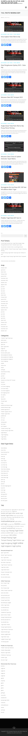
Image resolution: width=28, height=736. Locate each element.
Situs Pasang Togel (5, 588)
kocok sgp (3, 490)
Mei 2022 (3, 316)
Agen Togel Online (5, 346)
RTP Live (3, 418)
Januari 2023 (3, 299)
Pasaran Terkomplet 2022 (6, 572)
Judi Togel (10, 34)
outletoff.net (11, 528)
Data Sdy (3, 456)
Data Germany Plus (5, 452)
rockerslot (3, 702)
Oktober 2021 (4, 330)
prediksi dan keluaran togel (6, 405)
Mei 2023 (3, 291)
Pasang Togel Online (16, 531)
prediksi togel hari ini (5, 409)
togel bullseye (4, 432)
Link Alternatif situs (5, 607)
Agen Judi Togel (21, 509)
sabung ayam (4, 422)
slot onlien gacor (5, 535)
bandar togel (19, 513)
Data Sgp (3, 458)
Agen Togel (3, 511)
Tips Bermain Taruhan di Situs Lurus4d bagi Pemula (12, 247)
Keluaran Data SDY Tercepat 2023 (12, 97)
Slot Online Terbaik (5, 574)
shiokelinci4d (3, 697)
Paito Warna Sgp (4, 477)
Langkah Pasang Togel (6, 639)
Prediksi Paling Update (5, 650)
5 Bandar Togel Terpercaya (7, 338)
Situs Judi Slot (4, 585)
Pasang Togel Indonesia (6, 627)
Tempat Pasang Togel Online (7, 430)
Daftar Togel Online (5, 605)
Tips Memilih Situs (5, 610)
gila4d (2, 683)
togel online (18, 543)
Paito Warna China (5, 471)
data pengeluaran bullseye (6, 355)
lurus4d (2, 397)
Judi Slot (2, 376)
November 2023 (4, 280)
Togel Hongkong (4, 434)
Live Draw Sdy (4, 464)
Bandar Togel (4, 350)
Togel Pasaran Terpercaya (6, 565)
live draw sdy (3, 526)
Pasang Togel (4, 401)
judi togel (4, 524)
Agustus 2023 (4, 284)
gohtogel (3, 692)
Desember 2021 (4, 326)
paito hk (2, 483)
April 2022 (3, 318)
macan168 (3, 695)
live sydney (3, 394)
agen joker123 (15, 509)
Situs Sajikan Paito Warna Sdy (10, 37)
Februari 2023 (4, 297)
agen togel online (8, 511)
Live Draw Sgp (4, 467)
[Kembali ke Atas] (14, 728)
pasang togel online (5, 700)
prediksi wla (3, 415)
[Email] (7, 45)
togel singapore (6, 546)
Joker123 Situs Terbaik (5, 614)
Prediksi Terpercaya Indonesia (7, 647)
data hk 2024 (3, 496)
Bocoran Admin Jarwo (5, 577)
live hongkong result (5, 392)
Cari (1, 233)
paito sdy (3, 479)
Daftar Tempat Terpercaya (6, 590)
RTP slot (3, 420)
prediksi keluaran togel (5, 407)
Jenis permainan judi (5, 595)
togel (22, 540)
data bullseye (9, 517)
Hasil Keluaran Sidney (5, 371)
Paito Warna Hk (4, 473)
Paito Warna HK (19, 528)
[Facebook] (2, 45)
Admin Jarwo (3, 340)
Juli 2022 (2, 312)
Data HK (22, 517)
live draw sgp (9, 526)
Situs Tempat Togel (5, 583)
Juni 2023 (3, 288)
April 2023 (3, 293)
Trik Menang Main (5, 641)
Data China (3, 450)
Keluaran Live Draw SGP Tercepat (8, 380)
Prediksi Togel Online (5, 413)
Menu (26, 7)
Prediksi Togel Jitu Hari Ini (6, 411)
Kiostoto (3, 382)
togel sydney (16, 546)
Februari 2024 (4, 274)
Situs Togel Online (5, 557)
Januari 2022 (3, 324)
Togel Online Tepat (5, 636)
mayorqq (22, 526)
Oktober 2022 (4, 305)
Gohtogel (3, 369)
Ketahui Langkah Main (5, 634)
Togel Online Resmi (5, 569)
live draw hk (23, 524)
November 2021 (4, 328)
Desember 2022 (4, 301)
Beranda (2, 17)
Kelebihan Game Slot (5, 597)
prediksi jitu (3, 533)
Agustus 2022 (4, 309)
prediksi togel (9, 533)
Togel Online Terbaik (5, 624)
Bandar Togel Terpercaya (18, 515)
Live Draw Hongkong (5, 386)
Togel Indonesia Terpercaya (7, 629)
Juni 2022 (3, 314)
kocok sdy (3, 492)
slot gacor (21, 533)
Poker (2, 403)
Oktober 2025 (4, 267)
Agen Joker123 (4, 342)
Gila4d (2, 367)
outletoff (3, 528)
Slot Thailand (3, 426)
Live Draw (3, 384)
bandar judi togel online (8, 513)
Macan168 (3, 399)
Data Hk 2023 (4, 454)
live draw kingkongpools (6, 485)
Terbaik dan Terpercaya (6, 612)
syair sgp (3, 710)
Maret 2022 (3, 320)
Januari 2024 (3, 276)
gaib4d (2, 678)
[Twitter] (5, 45)
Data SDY (7, 519)
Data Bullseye (4, 448)
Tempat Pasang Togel (5, 428)
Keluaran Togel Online (5, 652)
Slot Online (3, 424)
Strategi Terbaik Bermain (6, 617)
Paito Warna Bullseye (5, 469)
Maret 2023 (3, 295)
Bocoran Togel (4, 660)
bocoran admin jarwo (5, 352)
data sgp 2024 (4, 494)
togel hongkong (6, 543)
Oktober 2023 (4, 282)
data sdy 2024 (4, 498)
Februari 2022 (4, 322)
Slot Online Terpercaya (6, 562)
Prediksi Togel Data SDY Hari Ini (11, 218)
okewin (2, 707)
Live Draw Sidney (4, 388)
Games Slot (3, 365)
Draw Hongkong (4, 361)
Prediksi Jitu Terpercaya (6, 655)
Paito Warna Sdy (4, 475)
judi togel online (11, 524)
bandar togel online (7, 515)
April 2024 (3, 270)
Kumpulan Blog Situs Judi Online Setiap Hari (12, 2)
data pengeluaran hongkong (7, 357)
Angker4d (3, 348)
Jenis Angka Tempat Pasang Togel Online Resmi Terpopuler (13, 256)
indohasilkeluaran (8, 521)
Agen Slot (3, 344)
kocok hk (3, 488)
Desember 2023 (4, 278)
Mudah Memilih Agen (5, 632)
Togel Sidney (3, 439)
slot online (13, 535)
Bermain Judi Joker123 (5, 619)
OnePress (9, 732)
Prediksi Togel (4, 657)
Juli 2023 (2, 286)
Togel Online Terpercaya (6, 560)
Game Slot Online (4, 592)
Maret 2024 (3, 272)
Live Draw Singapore (5, 390)
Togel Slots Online (5, 567)
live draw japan (4, 500)
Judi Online (3, 34)
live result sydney (16, 526)
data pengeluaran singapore (7, 359)
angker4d (3, 668)
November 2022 (4, 303)
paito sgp (3, 481)
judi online (18, 521)
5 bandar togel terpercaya (6, 509)
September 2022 (4, 307)
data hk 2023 (3, 519)
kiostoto (17, 524)
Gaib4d (2, 363)
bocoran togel (3, 517)
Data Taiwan (3, 460)
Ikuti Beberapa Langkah (6, 602)
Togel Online (16, 34)
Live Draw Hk (4, 462)
